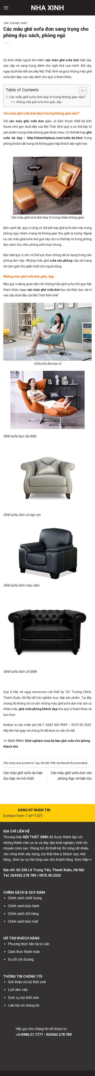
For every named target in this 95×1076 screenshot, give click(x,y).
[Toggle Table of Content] (81, 90)
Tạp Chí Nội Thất (15, 23)
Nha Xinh (47, 7)
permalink (81, 763)
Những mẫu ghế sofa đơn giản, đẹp (39, 102)
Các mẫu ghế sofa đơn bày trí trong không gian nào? (47, 97)
